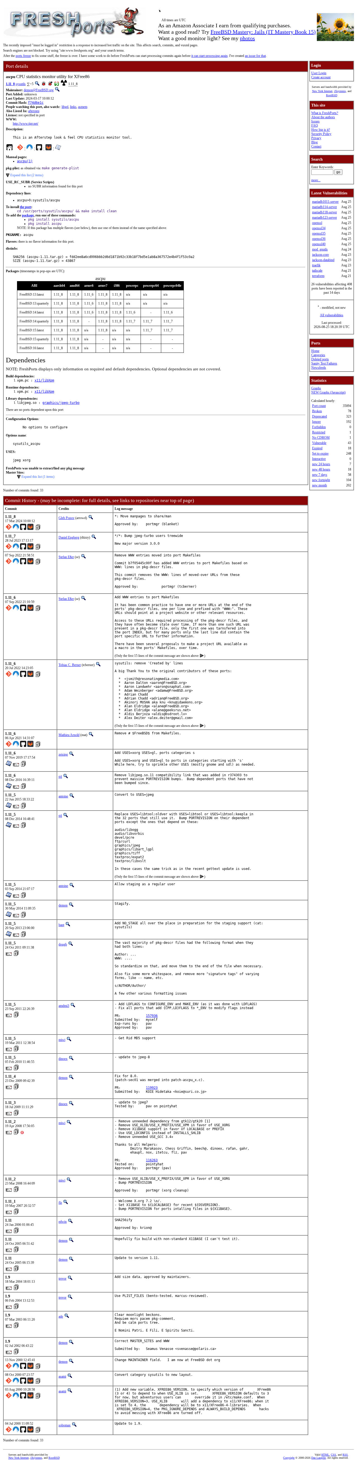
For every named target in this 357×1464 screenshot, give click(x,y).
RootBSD (331, 95)
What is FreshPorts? (324, 113)
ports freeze (23, 56)
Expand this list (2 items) (26, 175)
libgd (65, 107)
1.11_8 (10, 84)
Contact (316, 146)
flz (60, 1203)
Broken (317, 411)
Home (315, 351)
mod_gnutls (320, 249)
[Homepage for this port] (9, 149)
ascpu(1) (25, 161)
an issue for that (255, 56)
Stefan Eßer (66, 557)
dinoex (63, 1059)
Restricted (318, 432)
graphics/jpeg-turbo (60, 403)
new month (319, 485)
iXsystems (340, 91)
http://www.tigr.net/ (25, 124)
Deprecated (319, 416)
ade (61, 1316)
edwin (63, 1222)
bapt (61, 925)
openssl (317, 223)
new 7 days (319, 475)
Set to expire (320, 453)
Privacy (316, 138)
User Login (318, 73)
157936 (152, 1016)
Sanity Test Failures (324, 363)
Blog (314, 142)
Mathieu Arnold (69, 735)
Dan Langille (318, 1457)
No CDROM (321, 438)
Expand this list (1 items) (37, 477)
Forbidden (319, 427)
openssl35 (318, 233)
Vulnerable (319, 443)
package (28, 215)
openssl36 (318, 239)
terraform (318, 276)
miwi (62, 1040)
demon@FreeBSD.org (39, 90)
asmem (82, 107)
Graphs (316, 388)
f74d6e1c (36, 103)
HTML (325, 1454)
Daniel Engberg (69, 537)
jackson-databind (323, 260)
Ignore (316, 422)
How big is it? (320, 130)
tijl (60, 777)
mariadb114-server (324, 207)
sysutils (21, 84)
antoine (63, 796)
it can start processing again (209, 56)
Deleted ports (320, 359)
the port (25, 207)
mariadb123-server (324, 218)
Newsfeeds (318, 368)
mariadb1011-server (325, 202)
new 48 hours (321, 469)
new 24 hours (321, 464)
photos (247, 38)
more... (315, 180)
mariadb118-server (324, 212)
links (73, 107)
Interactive (319, 459)
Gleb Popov (66, 518)
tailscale (317, 270)
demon (63, 905)
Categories (318, 355)
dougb (63, 944)
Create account (321, 77)
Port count (319, 406)
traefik (316, 265)
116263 (152, 1160)
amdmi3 (64, 1006)
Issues (315, 121)
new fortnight (321, 480)
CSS (333, 1454)
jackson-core (320, 255)
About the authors (323, 117)
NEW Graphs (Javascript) (328, 392)
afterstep (33, 111)
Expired (317, 448)
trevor (62, 1278)
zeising (63, 754)
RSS (345, 1454)
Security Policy (321, 134)
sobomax (65, 1425)
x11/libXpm (44, 380)
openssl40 (318, 244)
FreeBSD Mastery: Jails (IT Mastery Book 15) (263, 32)
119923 (152, 1088)
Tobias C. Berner (70, 665)
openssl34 (318, 228)
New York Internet (322, 91)
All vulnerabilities (331, 315)
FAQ (314, 125)
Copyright (289, 1457)
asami (62, 1376)
